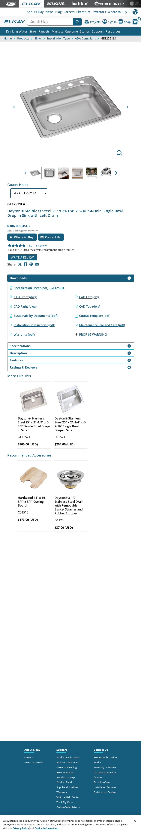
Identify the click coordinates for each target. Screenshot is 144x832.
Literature (83, 12)
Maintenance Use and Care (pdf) (102, 325)
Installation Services (105, 787)
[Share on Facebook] (25, 264)
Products (23, 38)
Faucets (44, 31)
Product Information (105, 757)
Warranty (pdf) (24, 334)
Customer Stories (77, 31)
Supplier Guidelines (67, 787)
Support (98, 31)
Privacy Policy (21, 828)
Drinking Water (16, 31)
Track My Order (65, 802)
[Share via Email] (37, 264)
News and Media (33, 762)
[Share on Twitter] (20, 264)
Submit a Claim (102, 782)
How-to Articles (65, 772)
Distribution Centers (105, 792)
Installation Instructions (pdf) (34, 325)
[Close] (135, 821)
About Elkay (35, 12)
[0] (135, 21)
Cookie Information (46, 828)
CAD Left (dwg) (89, 297)
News (49, 12)
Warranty (61, 792)
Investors (99, 12)
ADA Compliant (85, 38)
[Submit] (77, 21)
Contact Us (101, 750)
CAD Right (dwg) (25, 306)
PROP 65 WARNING (93, 334)
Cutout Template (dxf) (94, 316)
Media (97, 762)
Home (8, 38)
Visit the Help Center (67, 797)
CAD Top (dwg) (89, 306)
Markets (57, 31)
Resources (113, 31)
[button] (25, 173)
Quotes (98, 777)
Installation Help (65, 777)
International (135, 12)
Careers (69, 12)
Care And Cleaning (66, 767)
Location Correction (105, 772)
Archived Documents (68, 762)
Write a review (22, 257)
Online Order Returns (68, 807)
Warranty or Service (105, 767)
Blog (58, 12)
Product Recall (64, 782)
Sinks (33, 31)
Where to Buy (117, 12)
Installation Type (58, 38)
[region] (70, 823)
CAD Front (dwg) (25, 297)
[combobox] (54, 22)
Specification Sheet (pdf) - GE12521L (39, 288)
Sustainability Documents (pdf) (36, 316)
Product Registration (68, 757)
